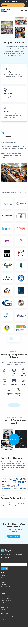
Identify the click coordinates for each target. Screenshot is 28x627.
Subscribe (4, 568)
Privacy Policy (4, 589)
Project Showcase (5, 598)
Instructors (3, 605)
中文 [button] (22, 10)
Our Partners (4, 584)
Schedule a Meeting (14, 536)
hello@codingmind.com (6, 619)
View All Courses (14, 405)
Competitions (4, 607)
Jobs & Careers (4, 580)
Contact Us (3, 577)
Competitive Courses (6, 600)
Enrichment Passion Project (7, 602)
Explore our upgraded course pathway (10, 4)
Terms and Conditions (6, 586)
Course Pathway (5, 596)
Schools (3, 582)
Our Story (3, 575)
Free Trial (3, 609)
